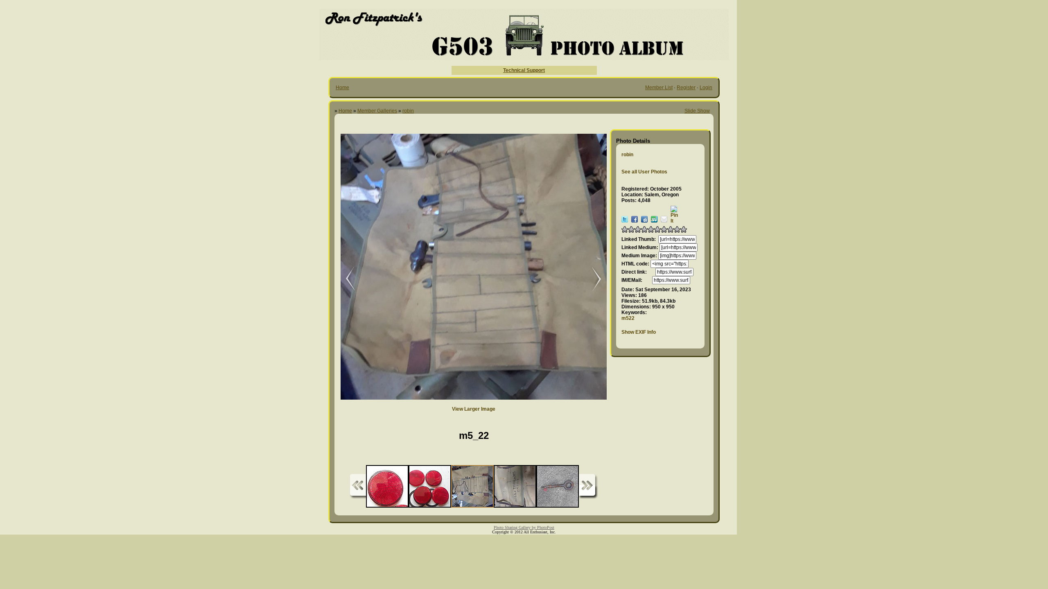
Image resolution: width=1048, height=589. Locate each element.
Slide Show (697, 111)
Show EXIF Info (638, 332)
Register (686, 87)
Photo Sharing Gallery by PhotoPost (524, 527)
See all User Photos (644, 172)
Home (342, 87)
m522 (628, 318)
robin (408, 111)
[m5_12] (592, 279)
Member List (659, 87)
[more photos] (358, 486)
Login (706, 87)
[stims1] (345, 279)
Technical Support (524, 70)
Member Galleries (377, 111)
